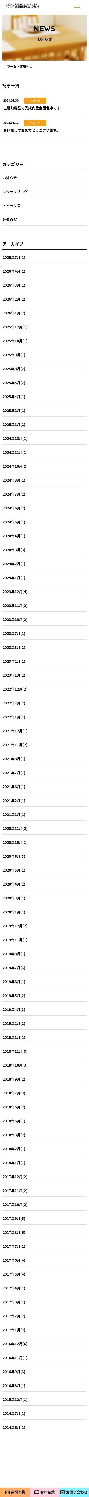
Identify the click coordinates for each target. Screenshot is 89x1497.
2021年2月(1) (14, 800)
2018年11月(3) (15, 1051)
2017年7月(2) (14, 1246)
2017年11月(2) (15, 1190)
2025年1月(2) (14, 424)
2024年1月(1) (14, 577)
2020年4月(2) (14, 884)
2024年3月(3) (14, 549)
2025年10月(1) (15, 340)
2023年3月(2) (14, 647)
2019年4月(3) (14, 1009)
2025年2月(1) (14, 410)
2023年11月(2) (15, 605)
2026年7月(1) (14, 257)
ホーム (11, 66)
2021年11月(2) (15, 744)
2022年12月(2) (15, 689)
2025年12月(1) (15, 326)
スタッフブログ (15, 191)
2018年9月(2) (14, 1079)
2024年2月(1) (14, 563)
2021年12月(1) (15, 730)
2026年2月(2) (14, 299)
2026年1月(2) (14, 312)
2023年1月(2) (14, 675)
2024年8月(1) (14, 480)
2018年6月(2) (14, 1106)
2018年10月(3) (15, 1065)
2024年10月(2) (15, 466)
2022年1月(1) (14, 716)
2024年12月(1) (15, 438)
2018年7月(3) (14, 1092)
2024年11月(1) (15, 452)
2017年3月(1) (14, 1301)
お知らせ (10, 177)
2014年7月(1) (14, 1413)
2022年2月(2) (14, 702)
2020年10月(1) (15, 842)
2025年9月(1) (14, 354)
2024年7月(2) (14, 494)
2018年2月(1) (14, 1148)
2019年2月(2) (14, 1023)
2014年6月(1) (14, 1427)
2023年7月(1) (14, 633)
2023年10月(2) (15, 619)
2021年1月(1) (14, 814)
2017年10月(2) (15, 1204)
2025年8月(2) (14, 368)
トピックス (11, 205)
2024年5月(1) (14, 521)
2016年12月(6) (15, 1343)
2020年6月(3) (14, 856)
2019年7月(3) (14, 967)
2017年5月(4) (14, 1274)
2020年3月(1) (14, 897)
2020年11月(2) (15, 828)
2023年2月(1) (14, 661)
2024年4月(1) (14, 535)
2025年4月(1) (14, 396)
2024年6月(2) (14, 507)
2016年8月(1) (14, 1385)
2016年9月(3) (14, 1371)
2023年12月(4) (15, 591)
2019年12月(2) (15, 925)
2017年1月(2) (14, 1329)
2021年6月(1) (14, 786)
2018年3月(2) (14, 1134)
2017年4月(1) (14, 1287)
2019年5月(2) (14, 995)
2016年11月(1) (15, 1357)
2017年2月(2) (14, 1315)
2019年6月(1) (14, 981)
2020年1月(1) (14, 911)
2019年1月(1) (14, 1037)
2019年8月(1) (14, 953)
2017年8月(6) (14, 1232)
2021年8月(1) (14, 758)
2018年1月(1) (14, 1162)
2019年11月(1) (15, 939)
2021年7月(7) (14, 772)
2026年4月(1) (14, 271)
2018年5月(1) (14, 1120)
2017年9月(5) (14, 1218)
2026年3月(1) (14, 285)
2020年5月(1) (14, 870)
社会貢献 (10, 219)
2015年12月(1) (15, 1399)
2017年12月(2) (15, 1176)
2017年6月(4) (14, 1260)
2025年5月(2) (14, 382)
